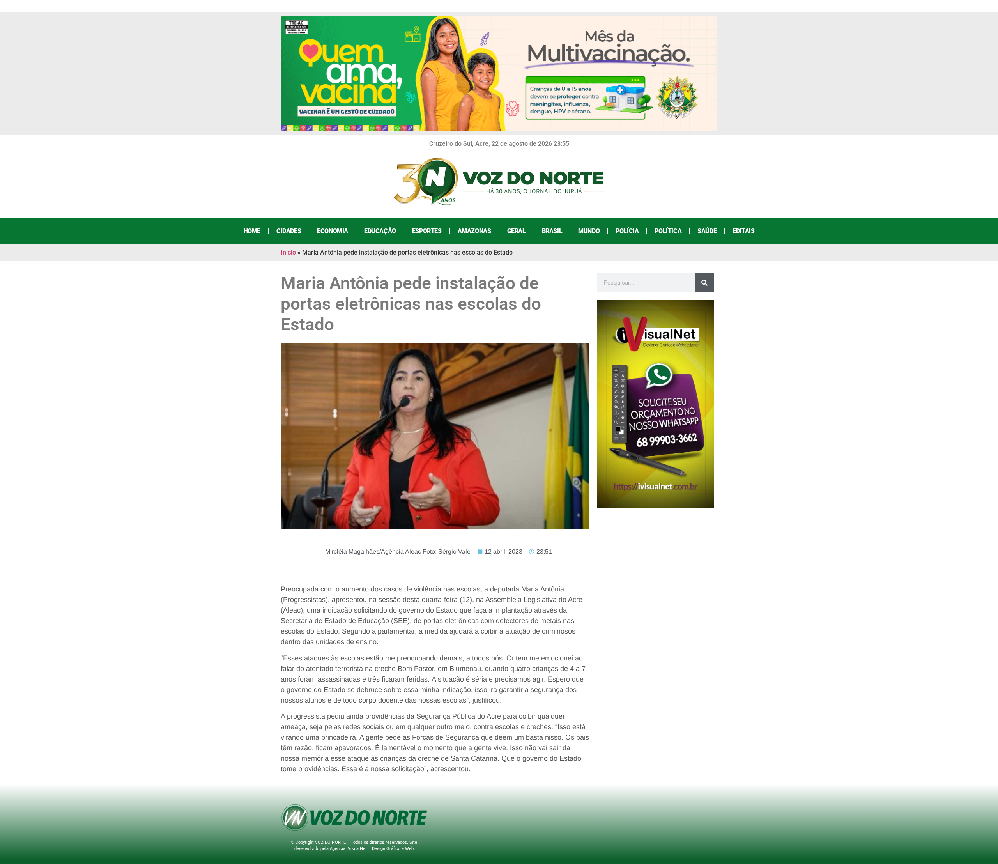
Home (252, 231)
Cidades (288, 231)
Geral (516, 231)
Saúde (707, 231)
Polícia (627, 231)
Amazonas (474, 231)
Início (288, 252)
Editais (743, 231)
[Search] (704, 282)
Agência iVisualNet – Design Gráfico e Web (372, 848)
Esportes (427, 231)
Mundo (589, 231)
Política (668, 231)
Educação (380, 231)
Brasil (552, 231)
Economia (332, 231)
